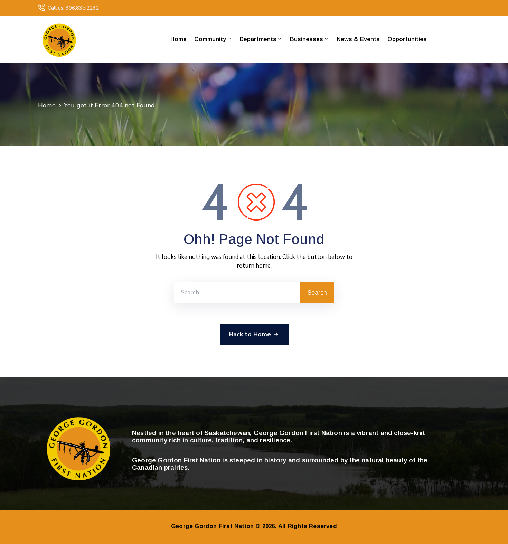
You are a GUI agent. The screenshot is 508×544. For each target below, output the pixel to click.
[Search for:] (237, 292)
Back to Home (250, 334)
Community (210, 39)
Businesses (306, 39)
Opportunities (407, 39)
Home (178, 39)
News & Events (358, 39)
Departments (257, 39)
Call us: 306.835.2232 (73, 7)
